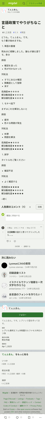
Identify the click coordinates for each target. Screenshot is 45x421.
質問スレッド (15, 402)
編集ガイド (24, 406)
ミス (15, 32)
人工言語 (6, 32)
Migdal (5, 393)
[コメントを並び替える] (30, 207)
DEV (12, 412)
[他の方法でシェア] (40, 417)
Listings (21, 399)
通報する (27, 246)
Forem (12, 409)
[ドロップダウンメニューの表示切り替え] (41, 227)
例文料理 (13, 372)
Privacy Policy (36, 406)
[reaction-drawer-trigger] (6, 417)
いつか (8, 362)
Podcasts (30, 399)
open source (25, 409)
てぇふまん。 (13, 9)
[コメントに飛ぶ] (18, 417)
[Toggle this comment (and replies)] (3, 232)
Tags (38, 399)
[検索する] (23, 3)
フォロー (22, 315)
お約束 (17, 246)
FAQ (5, 402)
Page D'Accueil (9, 399)
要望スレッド (27, 402)
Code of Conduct (10, 406)
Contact (38, 402)
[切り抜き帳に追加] (30, 417)
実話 (22, 32)
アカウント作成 (35, 3)
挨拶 (5, 381)
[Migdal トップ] (13, 3)
